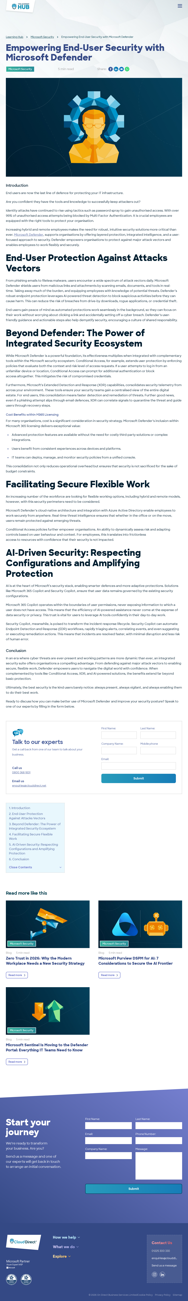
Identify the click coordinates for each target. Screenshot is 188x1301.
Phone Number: (145, 1134)
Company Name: (112, 743)
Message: (141, 1149)
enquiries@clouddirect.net (29, 785)
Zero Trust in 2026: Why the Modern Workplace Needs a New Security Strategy (46, 961)
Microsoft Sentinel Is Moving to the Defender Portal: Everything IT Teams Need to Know (47, 1047)
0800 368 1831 (21, 772)
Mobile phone (149, 743)
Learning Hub (14, 37)
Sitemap (177, 1295)
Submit (138, 778)
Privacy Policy (163, 1295)
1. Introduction (20, 808)
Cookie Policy (145, 1295)
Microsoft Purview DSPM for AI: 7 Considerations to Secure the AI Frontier (135, 961)
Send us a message (164, 1265)
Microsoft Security (42, 37)
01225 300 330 (161, 1251)
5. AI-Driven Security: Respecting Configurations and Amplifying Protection (33, 849)
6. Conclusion (19, 859)
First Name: (108, 728)
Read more (15, 975)
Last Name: (147, 728)
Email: (105, 759)
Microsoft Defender (28, 235)
